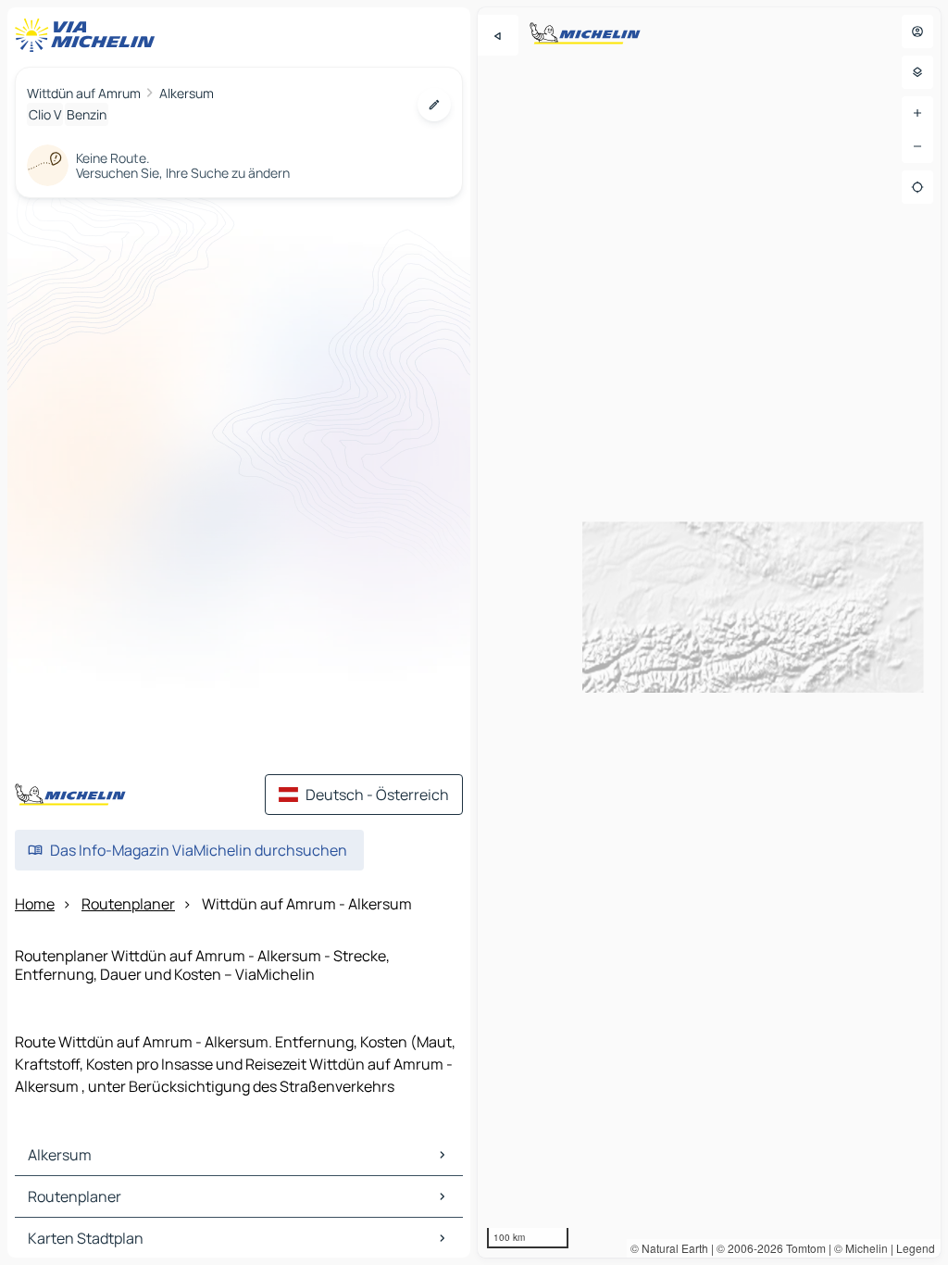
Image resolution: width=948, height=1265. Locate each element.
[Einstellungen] (917, 72)
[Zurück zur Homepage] (89, 35)
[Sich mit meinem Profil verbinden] (917, 31)
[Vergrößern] (917, 113)
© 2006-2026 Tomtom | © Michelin (802, 1248)
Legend (915, 1248)
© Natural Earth (669, 1248)
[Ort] (917, 187)
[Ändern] (434, 104)
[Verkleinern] (917, 146)
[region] (709, 632)
